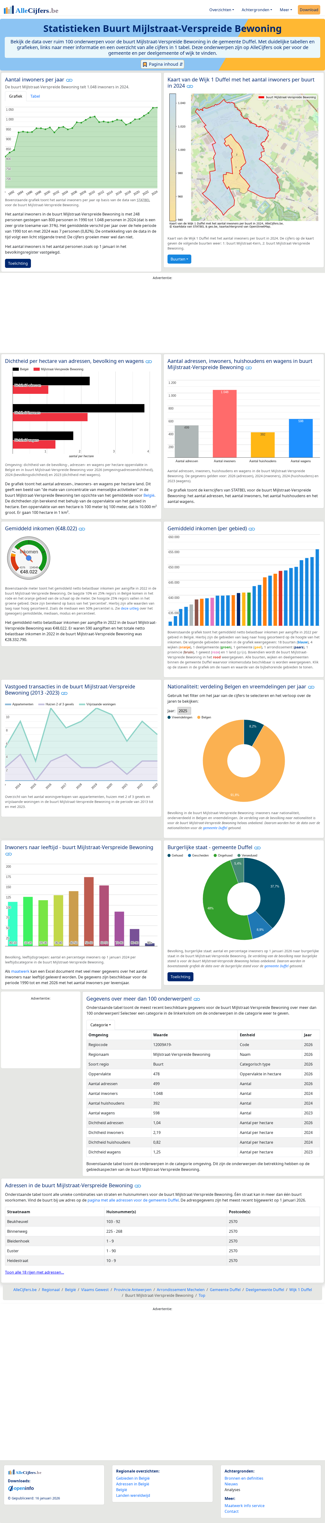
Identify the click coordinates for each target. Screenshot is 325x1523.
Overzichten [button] (220, 9)
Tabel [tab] (35, 96)
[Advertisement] (162, 317)
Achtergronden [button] (255, 9)
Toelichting (18, 263)
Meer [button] (284, 9)
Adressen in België (132, 1484)
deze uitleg (130, 608)
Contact (232, 1511)
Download (309, 9)
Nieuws (231, 1484)
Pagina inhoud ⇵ (165, 64)
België (148, 495)
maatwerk (20, 971)
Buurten (178, 259)
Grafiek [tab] (15, 96)
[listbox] (184, 711)
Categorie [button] (99, 1024)
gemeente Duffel (215, 828)
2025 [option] (183, 710)
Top (202, 1295)
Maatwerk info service (245, 1505)
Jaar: (171, 710)
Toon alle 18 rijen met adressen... (34, 1272)
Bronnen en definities (244, 1478)
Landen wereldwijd (133, 1495)
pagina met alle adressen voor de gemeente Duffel (133, 1200)
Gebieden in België (133, 1478)
